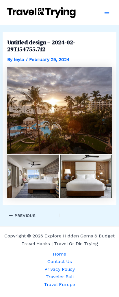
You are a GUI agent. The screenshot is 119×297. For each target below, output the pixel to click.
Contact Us (59, 261)
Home (59, 254)
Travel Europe (59, 284)
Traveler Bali (60, 276)
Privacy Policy (59, 269)
